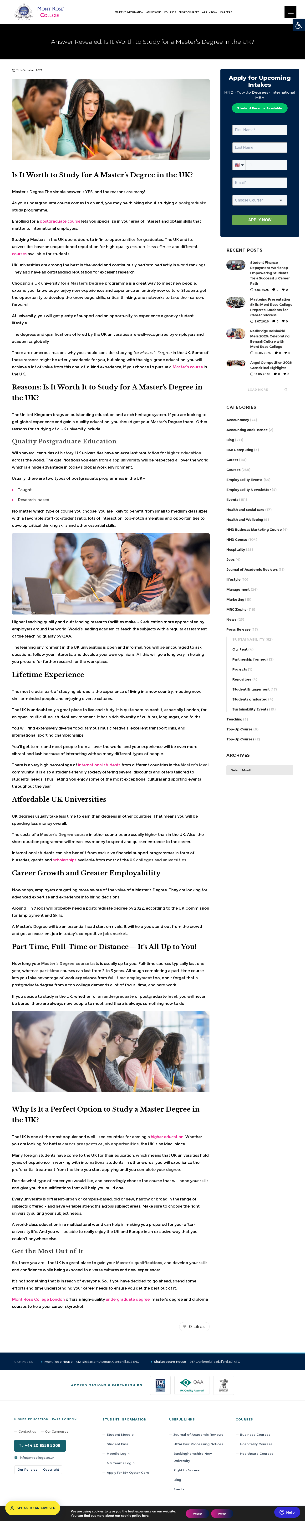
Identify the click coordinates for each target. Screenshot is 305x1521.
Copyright (51, 1469)
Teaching (234, 719)
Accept (197, 1514)
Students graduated (249, 699)
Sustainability (248, 639)
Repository (241, 679)
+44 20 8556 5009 (43, 1445)
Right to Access (186, 1470)
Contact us (27, 1431)
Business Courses (255, 1434)
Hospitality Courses (256, 1444)
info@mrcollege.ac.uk (37, 1457)
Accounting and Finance (247, 429)
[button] (299, 25)
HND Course (236, 539)
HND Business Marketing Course (254, 529)
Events (232, 499)
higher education (167, 1137)
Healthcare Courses (257, 1453)
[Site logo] (39, 12)
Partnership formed (249, 659)
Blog (230, 439)
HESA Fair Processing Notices (198, 1444)
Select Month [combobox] (241, 770)
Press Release (238, 629)
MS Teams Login (121, 1463)
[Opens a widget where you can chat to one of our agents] (287, 1513)
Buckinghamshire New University (192, 1457)
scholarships (64, 860)
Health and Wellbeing (244, 519)
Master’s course (188, 367)
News (231, 619)
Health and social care (245, 509)
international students (99, 765)
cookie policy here (134, 1515)
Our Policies (27, 1469)
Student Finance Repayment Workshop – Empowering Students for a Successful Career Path (270, 273)
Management (238, 589)
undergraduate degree (128, 1299)
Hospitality (235, 549)
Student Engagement (251, 689)
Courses (233, 469)
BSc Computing (239, 449)
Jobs (230, 559)
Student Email (118, 1444)
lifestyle (233, 579)
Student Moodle (120, 1434)
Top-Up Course (239, 729)
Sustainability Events (250, 709)
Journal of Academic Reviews (252, 569)
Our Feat (240, 649)
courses (19, 254)
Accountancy (237, 419)
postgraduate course (60, 221)
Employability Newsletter (248, 489)
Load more (258, 389)
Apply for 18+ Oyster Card (128, 1472)
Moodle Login (118, 1453)
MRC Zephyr (237, 609)
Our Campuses (56, 1431)
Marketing (235, 599)
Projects (239, 669)
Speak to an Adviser (36, 1508)
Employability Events (244, 479)
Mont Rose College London (38, 1299)
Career (232, 459)
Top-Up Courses (240, 739)
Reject (222, 1514)
